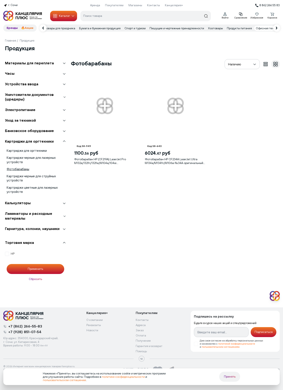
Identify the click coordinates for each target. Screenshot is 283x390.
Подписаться (264, 332)
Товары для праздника (60, 28)
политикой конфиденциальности (236, 343)
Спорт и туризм (135, 28)
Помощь (141, 351)
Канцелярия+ (174, 5)
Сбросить (35, 279)
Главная (10, 40)
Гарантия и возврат (149, 346)
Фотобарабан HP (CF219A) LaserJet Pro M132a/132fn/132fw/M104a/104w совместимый (100, 161)
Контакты (153, 5)
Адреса (141, 325)
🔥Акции (27, 27)
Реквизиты (93, 325)
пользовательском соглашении (64, 380)
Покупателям (114, 5)
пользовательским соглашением (220, 346)
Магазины (135, 5)
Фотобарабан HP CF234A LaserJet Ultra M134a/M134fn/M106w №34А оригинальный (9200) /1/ (174, 161)
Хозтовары (216, 28)
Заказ (140, 330)
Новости (92, 330)
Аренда (95, 5)
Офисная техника (268, 28)
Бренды (12, 27)
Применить (35, 268)
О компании (94, 320)
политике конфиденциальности (123, 376)
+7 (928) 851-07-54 (24, 332)
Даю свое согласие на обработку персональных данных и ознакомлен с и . (231, 343)
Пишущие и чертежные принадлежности (177, 28)
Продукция (27, 40)
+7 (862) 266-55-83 (25, 326)
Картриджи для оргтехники (27, 150)
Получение (143, 340)
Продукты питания (240, 28)
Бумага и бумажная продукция (100, 28)
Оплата (141, 335)
